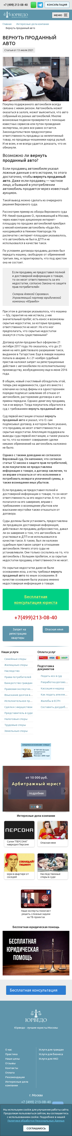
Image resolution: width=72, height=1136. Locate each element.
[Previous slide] (7, 790)
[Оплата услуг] (53, 657)
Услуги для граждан (51, 1049)
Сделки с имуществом (18, 707)
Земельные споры (16, 730)
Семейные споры (15, 658)
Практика (11, 1054)
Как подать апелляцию (55, 694)
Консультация (57, 4)
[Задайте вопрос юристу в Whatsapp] (33, 5)
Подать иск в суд (51, 675)
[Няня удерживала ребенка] (36, 899)
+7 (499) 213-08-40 (15, 4)
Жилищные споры (16, 664)
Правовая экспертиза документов (26, 688)
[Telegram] (28, 1037)
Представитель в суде (18, 712)
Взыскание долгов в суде (20, 694)
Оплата (10, 1072)
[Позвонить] (44, 1037)
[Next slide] (64, 790)
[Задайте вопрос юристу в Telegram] (40, 4)
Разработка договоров (55, 682)
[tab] (32, 807)
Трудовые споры (15, 724)
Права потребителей (17, 676)
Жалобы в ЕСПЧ (50, 700)
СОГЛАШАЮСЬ (36, 1128)
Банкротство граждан (18, 682)
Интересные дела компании (16, 1083)
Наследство (12, 670)
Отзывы (10, 1063)
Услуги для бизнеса (51, 1054)
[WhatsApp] (36, 1037)
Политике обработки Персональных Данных (36, 1120)
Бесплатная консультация (34, 990)
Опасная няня (54, 629)
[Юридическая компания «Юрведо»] (16, 14)
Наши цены (12, 1058)
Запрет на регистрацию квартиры (18, 633)
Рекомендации (15, 1077)
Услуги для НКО (48, 1058)
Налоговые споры (15, 718)
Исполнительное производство (24, 700)
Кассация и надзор (52, 688)
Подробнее (36, 793)
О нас (8, 1049)
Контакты (11, 1068)
